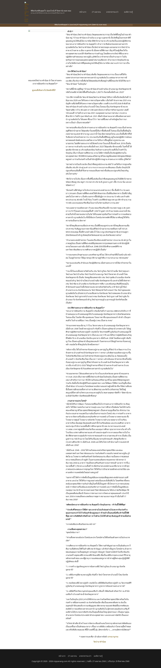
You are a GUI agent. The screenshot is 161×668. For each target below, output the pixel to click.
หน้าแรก (82, 12)
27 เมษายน (96, 12)
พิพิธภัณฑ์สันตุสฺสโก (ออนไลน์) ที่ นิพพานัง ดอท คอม (51, 11)
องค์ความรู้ (128, 12)
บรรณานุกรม (113, 636)
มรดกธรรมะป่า (112, 12)
